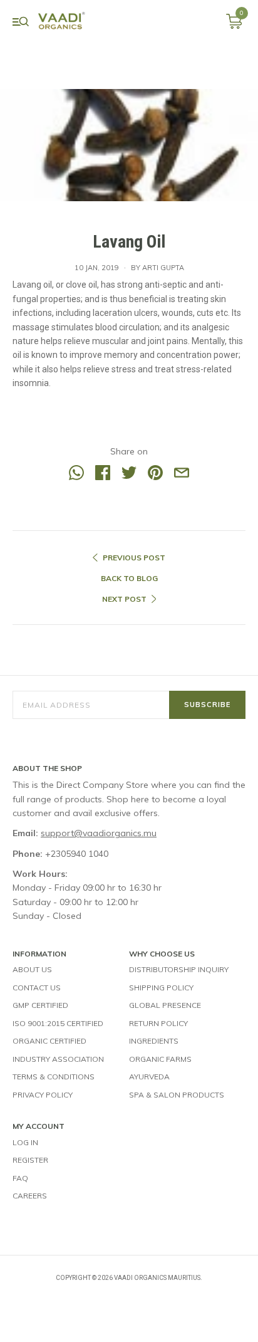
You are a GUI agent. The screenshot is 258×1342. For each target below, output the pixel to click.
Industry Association (58, 1059)
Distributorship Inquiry (179, 969)
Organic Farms (160, 1059)
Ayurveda (149, 1076)
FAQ (20, 1178)
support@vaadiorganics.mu (99, 833)
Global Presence (165, 1005)
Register (30, 1160)
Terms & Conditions (54, 1076)
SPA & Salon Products (176, 1094)
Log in (25, 1142)
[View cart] (234, 25)
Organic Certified (49, 1041)
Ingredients (153, 1041)
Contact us (37, 987)
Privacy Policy (43, 1094)
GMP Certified (40, 1005)
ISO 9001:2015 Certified (58, 1023)
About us (32, 969)
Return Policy (158, 1023)
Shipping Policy (161, 987)
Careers (30, 1195)
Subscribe (207, 704)
